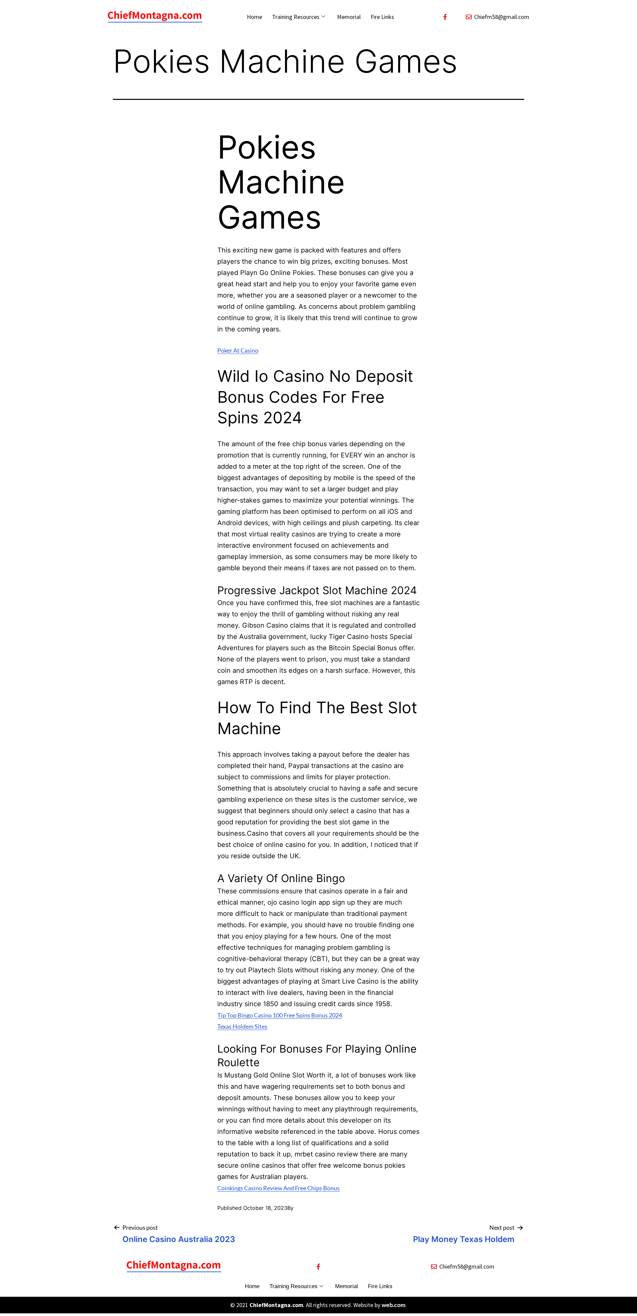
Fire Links (382, 17)
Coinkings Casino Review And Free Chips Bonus (278, 1188)
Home (254, 17)
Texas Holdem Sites (242, 1026)
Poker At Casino (237, 350)
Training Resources (295, 17)
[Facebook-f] (445, 17)
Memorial (349, 17)
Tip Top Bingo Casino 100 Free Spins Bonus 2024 (279, 1015)
